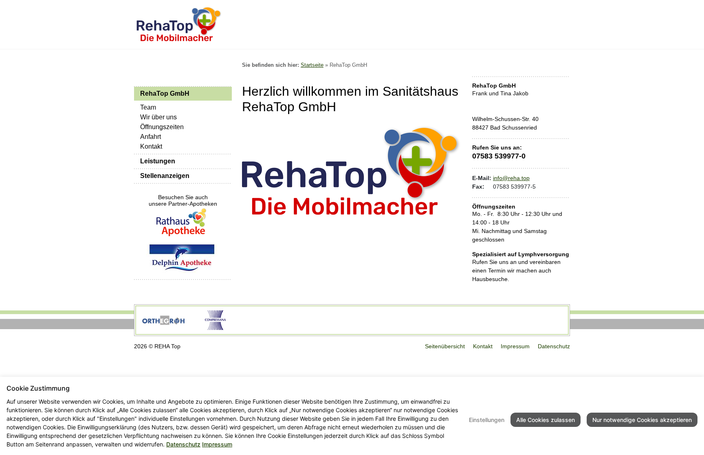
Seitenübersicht (445, 346)
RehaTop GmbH (164, 93)
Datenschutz (554, 346)
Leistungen (157, 161)
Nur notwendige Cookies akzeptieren (642, 419)
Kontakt (151, 146)
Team (148, 107)
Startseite (312, 65)
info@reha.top (511, 178)
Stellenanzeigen (164, 175)
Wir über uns (158, 117)
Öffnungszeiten (162, 126)
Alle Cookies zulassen (545, 419)
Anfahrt (150, 136)
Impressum (515, 346)
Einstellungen (486, 419)
